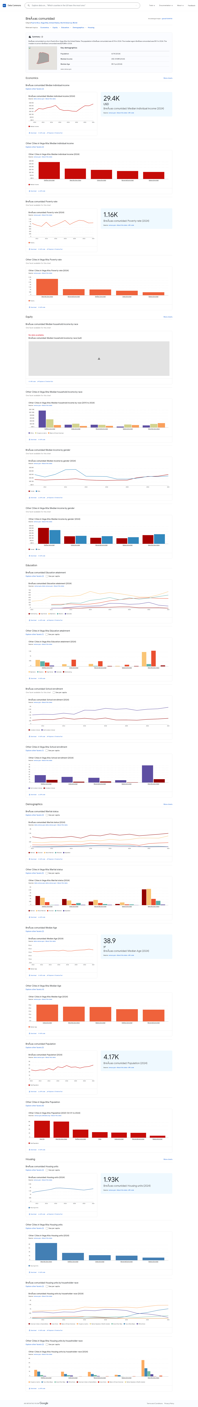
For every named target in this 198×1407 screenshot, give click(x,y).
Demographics (78, 27)
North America (66, 23)
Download (33, 133)
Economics (45, 27)
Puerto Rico (35, 23)
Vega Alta (44, 23)
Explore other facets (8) (35, 1106)
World (75, 23)
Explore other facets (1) (35, 634)
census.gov (112, 113)
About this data (50, 99)
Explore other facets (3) (35, 873)
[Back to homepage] (4, 5)
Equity (55, 27)
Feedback (191, 5)
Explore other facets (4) (35, 989)
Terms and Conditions (155, 1403)
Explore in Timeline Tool (55, 133)
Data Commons (14, 5)
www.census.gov (66, 69)
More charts (168, 78)
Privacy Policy (169, 1403)
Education (65, 27)
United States (54, 23)
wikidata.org (46, 1115)
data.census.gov (39, 99)
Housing (91, 27)
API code (42, 133)
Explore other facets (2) (35, 89)
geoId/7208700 (167, 18)
